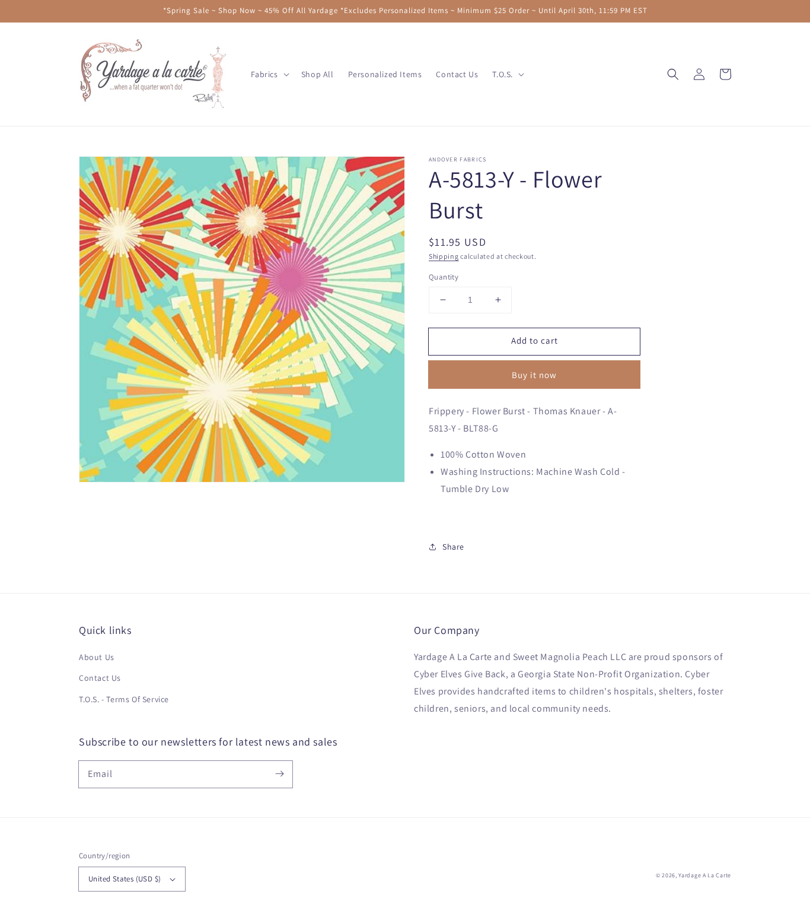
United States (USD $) (124, 879)
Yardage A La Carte (704, 875)
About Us (96, 657)
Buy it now (534, 374)
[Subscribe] (279, 774)
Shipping (444, 256)
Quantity (443, 277)
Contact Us (100, 678)
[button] (673, 74)
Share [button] (453, 546)
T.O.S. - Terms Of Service (124, 699)
